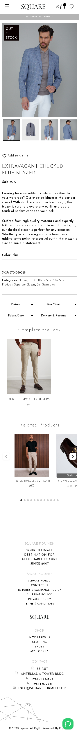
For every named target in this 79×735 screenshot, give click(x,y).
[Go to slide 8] (44, 500)
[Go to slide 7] (41, 500)
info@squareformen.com (42, 688)
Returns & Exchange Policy (39, 590)
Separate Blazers (24, 284)
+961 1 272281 (42, 683)
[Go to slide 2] (25, 500)
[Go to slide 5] (34, 500)
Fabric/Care (16, 315)
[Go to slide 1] (21, 500)
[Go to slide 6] (38, 500)
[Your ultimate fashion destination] (33, 7)
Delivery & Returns (53, 315)
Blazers (22, 280)
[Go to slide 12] (58, 500)
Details (16, 304)
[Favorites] (71, 6)
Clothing (39, 642)
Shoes (39, 647)
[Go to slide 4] (31, 500)
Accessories (39, 651)
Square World (39, 581)
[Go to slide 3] (28, 500)
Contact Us (39, 585)
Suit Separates (46, 284)
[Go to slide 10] (51, 500)
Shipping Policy (39, 594)
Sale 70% (52, 280)
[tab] (18, 304)
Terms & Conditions (39, 604)
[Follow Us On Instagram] (67, 723)
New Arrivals (39, 637)
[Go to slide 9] (48, 500)
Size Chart (53, 304)
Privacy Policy (39, 599)
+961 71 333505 (42, 678)
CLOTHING (37, 280)
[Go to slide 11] (54, 500)
